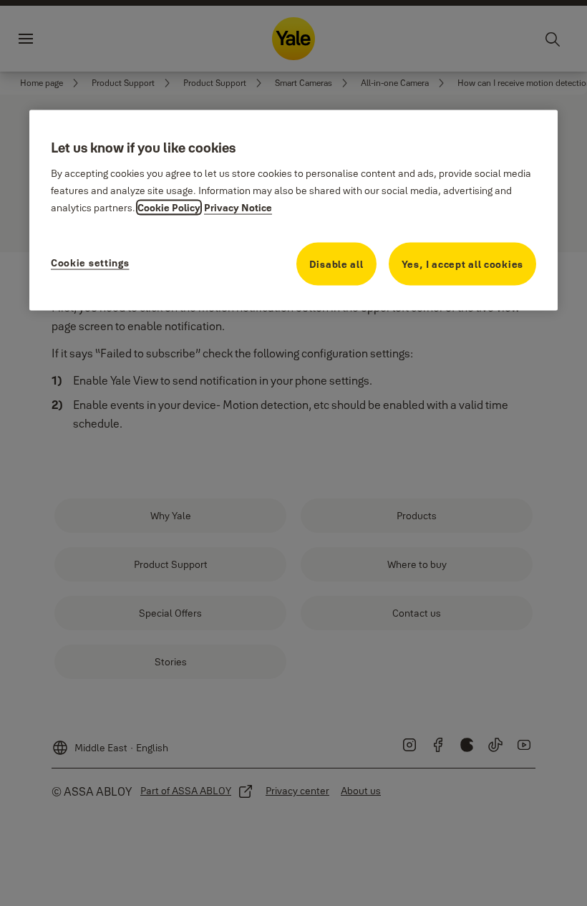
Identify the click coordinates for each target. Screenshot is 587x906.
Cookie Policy (168, 207)
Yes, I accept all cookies (463, 264)
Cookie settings (90, 262)
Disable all (336, 264)
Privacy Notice (238, 207)
